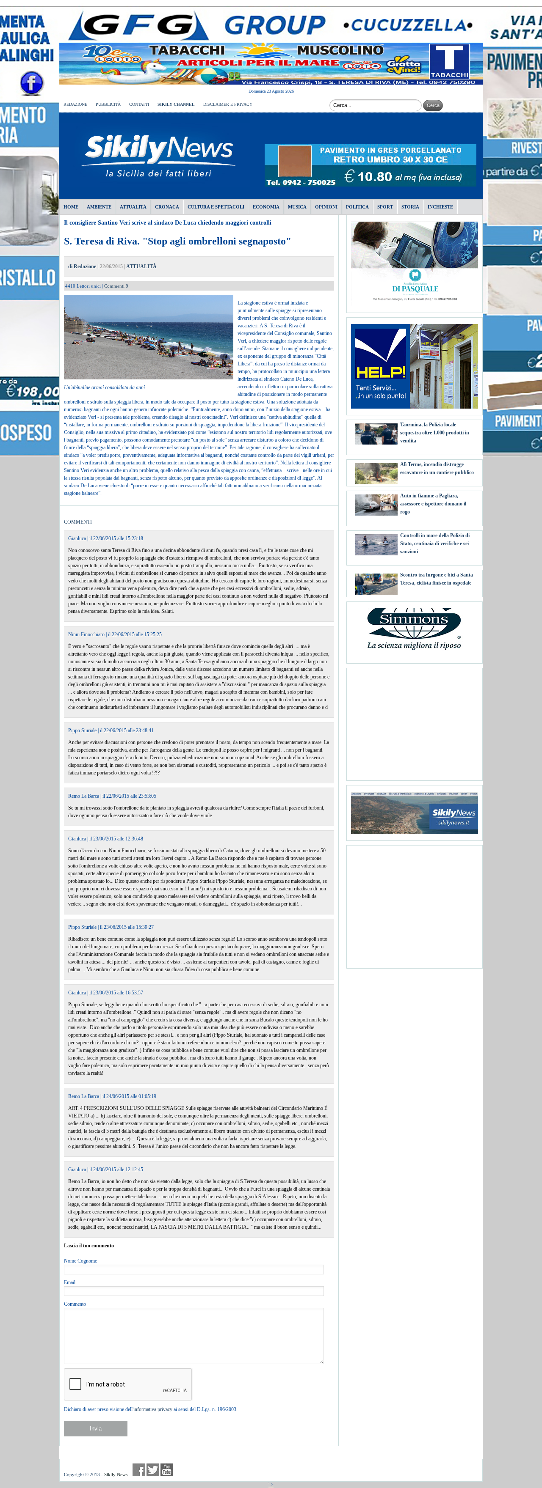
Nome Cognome (80, 1261)
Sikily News (115, 1474)
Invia (96, 1428)
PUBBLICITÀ (108, 104)
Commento (75, 1304)
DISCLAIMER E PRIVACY (227, 104)
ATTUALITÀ (141, 266)
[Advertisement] (414, 721)
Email (69, 1282)
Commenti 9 (116, 285)
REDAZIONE (75, 104)
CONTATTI (139, 104)
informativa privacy (152, 1409)
